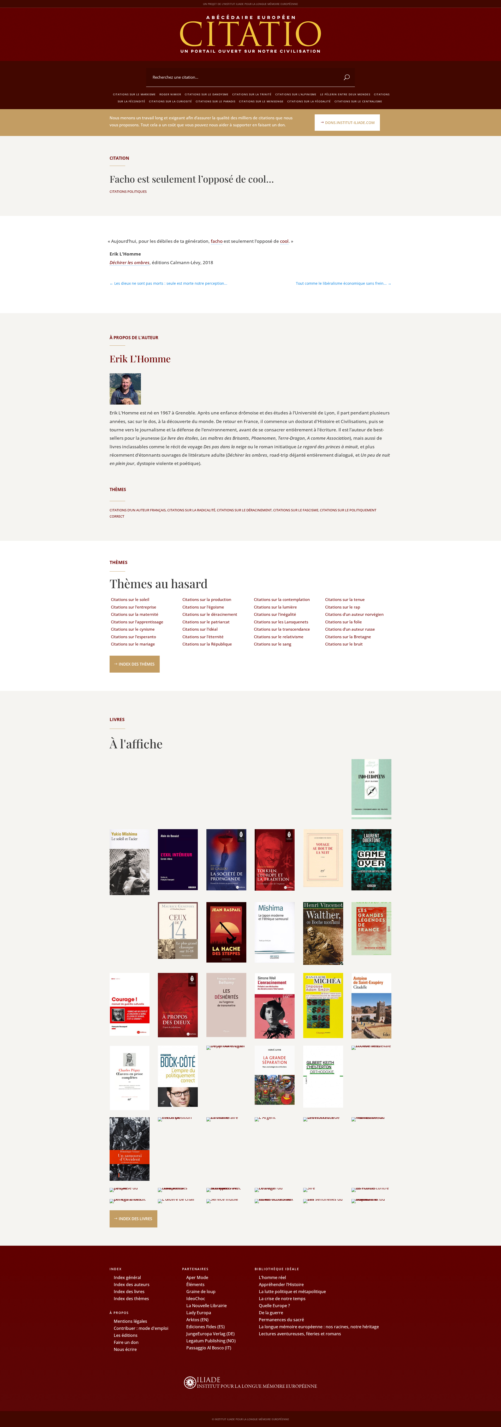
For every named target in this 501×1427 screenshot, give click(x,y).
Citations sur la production (206, 599)
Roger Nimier (170, 94)
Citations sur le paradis (215, 101)
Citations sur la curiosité (170, 101)
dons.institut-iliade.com (350, 122)
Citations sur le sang (272, 644)
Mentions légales (130, 1321)
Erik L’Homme (140, 358)
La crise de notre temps (282, 1298)
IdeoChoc (195, 1298)
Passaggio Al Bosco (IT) (208, 1348)
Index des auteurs (132, 1284)
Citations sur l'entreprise (133, 607)
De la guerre (271, 1313)
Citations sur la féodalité (309, 101)
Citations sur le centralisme (358, 101)
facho (217, 241)
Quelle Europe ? (274, 1305)
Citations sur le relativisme (278, 636)
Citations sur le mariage (133, 644)
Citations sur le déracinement (244, 510)
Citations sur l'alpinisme (296, 94)
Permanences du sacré (281, 1320)
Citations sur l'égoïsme (203, 607)
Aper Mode (197, 1277)
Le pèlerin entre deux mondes (345, 94)
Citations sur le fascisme (295, 510)
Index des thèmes (136, 664)
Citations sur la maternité (134, 614)
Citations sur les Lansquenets (281, 621)
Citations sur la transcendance (282, 629)
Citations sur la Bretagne (348, 636)
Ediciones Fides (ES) (205, 1327)
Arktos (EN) (197, 1320)
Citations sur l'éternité (203, 636)
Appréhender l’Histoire (281, 1284)
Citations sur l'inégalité (275, 614)
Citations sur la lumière (275, 607)
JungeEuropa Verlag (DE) (210, 1334)
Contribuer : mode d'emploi (141, 1328)
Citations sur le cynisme (133, 629)
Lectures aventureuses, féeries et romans (300, 1334)
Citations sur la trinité (252, 94)
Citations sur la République (207, 644)
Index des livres (135, 1218)
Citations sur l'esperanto (133, 636)
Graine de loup (201, 1291)
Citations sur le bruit (344, 644)
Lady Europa (198, 1313)
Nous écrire (125, 1349)
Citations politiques (128, 191)
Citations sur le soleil (130, 599)
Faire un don (126, 1342)
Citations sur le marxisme (134, 94)
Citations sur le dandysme (207, 94)
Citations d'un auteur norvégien (354, 614)
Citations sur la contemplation (282, 599)
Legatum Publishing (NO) (211, 1341)
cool (284, 241)
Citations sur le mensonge (261, 101)
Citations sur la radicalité (191, 510)
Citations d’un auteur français (138, 510)
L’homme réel (272, 1277)
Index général (127, 1277)
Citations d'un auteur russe (350, 629)
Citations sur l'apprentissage (137, 621)
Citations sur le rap (342, 607)
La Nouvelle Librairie (206, 1305)
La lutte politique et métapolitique (292, 1291)
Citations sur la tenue (345, 599)
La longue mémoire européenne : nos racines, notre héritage (319, 1327)
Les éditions (126, 1335)
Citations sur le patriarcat (206, 621)
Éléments (195, 1284)
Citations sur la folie (343, 621)
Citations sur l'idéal (200, 629)
